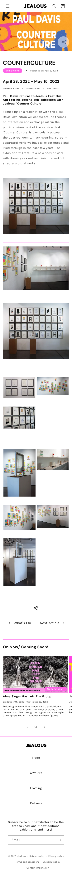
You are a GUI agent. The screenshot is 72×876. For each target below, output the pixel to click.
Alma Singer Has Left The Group (27, 696)
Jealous (21, 856)
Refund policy (37, 856)
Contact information (37, 867)
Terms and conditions (28, 862)
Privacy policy (56, 856)
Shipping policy (51, 862)
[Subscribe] (60, 839)
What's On (22, 623)
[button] (7, 6)
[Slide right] (44, 727)
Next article (50, 623)
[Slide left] (27, 727)
